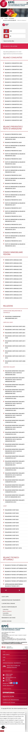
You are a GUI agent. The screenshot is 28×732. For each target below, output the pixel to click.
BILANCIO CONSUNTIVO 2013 (12, 101)
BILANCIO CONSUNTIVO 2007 (12, 120)
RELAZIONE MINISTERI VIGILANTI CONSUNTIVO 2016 (13, 469)
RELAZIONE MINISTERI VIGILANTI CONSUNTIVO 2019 (13, 433)
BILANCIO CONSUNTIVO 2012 (12, 104)
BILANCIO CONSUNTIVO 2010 (12, 110)
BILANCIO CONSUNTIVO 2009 (12, 114)
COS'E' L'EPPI (5, 596)
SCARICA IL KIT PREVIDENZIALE (11, 699)
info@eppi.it (4, 637)
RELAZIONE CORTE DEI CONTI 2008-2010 (14, 362)
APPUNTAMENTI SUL (11, 677)
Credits (26, 646)
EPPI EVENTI (9, 681)
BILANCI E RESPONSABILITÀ (9, 607)
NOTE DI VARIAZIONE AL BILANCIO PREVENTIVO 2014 (14, 228)
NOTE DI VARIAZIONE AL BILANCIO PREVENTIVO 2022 (14, 163)
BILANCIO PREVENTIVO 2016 (12, 216)
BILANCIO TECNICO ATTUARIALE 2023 (15, 565)
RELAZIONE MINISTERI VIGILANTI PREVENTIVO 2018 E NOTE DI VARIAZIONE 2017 (13, 451)
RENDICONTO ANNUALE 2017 (12, 285)
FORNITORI (8, 676)
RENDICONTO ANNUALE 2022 (12, 269)
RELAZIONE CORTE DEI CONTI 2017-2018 (14, 342)
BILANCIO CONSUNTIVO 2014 (12, 98)
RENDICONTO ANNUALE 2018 (12, 282)
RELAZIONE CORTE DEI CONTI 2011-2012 (14, 357)
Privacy (26, 647)
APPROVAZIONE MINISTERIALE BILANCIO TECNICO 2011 (13, 585)
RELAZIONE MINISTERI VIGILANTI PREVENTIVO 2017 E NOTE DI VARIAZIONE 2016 (13, 463)
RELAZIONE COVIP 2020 (11, 522)
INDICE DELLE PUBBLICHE (13, 665)
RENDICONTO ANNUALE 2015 (12, 291)
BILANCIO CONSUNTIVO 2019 (12, 82)
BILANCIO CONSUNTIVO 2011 (12, 107)
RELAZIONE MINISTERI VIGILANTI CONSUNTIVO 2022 (13, 397)
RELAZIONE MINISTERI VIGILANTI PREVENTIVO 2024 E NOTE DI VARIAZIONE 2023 (13, 379)
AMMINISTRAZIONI (12, 667)
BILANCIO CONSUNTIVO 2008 (12, 117)
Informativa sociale (7, 615)
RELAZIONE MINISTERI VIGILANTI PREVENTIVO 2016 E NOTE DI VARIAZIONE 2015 (13, 475)
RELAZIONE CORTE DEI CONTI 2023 (14, 326)
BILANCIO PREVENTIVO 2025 (12, 142)
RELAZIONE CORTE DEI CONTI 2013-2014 (14, 352)
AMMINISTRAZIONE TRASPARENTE (11, 600)
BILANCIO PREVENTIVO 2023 (12, 159)
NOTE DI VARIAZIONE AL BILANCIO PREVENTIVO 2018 (14, 195)
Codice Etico (5, 609)
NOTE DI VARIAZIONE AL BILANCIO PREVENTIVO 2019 (14, 187)
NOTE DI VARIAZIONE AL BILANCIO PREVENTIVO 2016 (14, 212)
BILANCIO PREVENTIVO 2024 (12, 150)
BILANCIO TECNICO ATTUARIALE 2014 (15, 574)
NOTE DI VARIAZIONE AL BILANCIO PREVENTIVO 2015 (14, 220)
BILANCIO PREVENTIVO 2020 (12, 183)
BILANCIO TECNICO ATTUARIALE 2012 (15, 578)
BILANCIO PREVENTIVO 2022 (12, 167)
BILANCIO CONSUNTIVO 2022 (12, 72)
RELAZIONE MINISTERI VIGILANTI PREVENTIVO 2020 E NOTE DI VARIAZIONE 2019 (13, 427)
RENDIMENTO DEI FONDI (8, 617)
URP (4, 660)
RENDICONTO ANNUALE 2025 (12, 260)
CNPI (4, 657)
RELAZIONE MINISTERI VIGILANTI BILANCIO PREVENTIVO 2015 (13, 486)
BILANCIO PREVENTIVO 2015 (12, 224)
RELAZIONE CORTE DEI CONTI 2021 (14, 332)
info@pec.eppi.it (10, 637)
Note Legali (25, 649)
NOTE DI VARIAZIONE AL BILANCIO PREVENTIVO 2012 (14, 245)
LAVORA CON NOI (6, 621)
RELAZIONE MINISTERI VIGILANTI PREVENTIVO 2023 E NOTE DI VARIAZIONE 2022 (13, 391)
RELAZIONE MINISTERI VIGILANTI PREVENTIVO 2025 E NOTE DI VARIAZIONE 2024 (13, 372)
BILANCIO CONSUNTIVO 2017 (12, 88)
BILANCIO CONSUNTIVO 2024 (12, 66)
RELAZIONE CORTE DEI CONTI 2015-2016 (14, 347)
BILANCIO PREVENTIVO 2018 (12, 200)
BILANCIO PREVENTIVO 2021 (12, 175)
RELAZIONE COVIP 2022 (11, 516)
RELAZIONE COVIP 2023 (11, 513)
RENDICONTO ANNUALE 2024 (12, 263)
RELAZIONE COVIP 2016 (11, 535)
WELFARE (8, 679)
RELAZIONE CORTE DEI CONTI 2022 (14, 329)
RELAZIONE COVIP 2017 (11, 532)
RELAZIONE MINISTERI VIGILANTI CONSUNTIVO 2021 (13, 409)
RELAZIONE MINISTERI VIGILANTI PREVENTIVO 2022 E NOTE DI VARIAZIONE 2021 (13, 403)
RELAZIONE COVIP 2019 (11, 526)
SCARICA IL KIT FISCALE (9, 702)
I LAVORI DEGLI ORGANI (8, 603)
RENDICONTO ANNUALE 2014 (12, 295)
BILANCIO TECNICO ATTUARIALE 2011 (15, 581)
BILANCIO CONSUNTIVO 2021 (12, 76)
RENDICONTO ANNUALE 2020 (12, 276)
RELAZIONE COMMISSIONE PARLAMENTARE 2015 (11, 317)
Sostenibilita (5, 613)
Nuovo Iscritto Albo (9, 41)
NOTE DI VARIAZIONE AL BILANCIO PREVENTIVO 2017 (14, 204)
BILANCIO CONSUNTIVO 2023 (12, 69)
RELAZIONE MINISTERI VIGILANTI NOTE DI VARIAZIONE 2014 (13, 496)
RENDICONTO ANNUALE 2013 (12, 298)
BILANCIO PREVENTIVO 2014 (12, 232)
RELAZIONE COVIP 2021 (11, 519)
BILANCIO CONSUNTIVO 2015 (12, 95)
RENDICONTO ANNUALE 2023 (12, 266)
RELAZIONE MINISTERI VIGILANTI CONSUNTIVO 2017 (13, 457)
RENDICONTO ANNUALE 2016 (12, 288)
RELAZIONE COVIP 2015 (11, 538)
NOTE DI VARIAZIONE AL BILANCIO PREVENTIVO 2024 (14, 146)
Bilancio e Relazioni (7, 611)
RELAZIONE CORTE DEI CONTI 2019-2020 (14, 336)
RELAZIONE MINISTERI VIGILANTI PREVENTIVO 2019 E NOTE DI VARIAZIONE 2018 (13, 439)
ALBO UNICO (6, 654)
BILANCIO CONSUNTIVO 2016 (12, 91)
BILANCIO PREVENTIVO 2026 (12, 134)
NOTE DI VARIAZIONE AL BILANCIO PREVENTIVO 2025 (14, 138)
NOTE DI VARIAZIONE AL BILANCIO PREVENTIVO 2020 (14, 179)
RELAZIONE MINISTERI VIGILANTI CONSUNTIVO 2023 (13, 385)
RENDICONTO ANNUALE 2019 (12, 279)
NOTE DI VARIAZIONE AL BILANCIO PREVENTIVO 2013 (14, 236)
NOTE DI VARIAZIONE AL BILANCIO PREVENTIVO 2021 (14, 171)
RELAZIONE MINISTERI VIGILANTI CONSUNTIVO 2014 (13, 491)
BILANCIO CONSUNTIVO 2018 (12, 85)
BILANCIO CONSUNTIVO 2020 (12, 79)
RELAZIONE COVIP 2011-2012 (12, 548)
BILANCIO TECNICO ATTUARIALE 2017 (15, 571)
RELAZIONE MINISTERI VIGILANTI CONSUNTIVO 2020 (13, 421)
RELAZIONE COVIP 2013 (11, 545)
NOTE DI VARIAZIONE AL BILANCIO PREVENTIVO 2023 (14, 154)
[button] (3, 727)
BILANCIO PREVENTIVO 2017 (12, 208)
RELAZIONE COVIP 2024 (11, 510)
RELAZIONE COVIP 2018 (11, 529)
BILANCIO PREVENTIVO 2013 (12, 241)
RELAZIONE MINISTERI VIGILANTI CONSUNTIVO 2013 (13, 501)
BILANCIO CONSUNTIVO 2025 (12, 63)
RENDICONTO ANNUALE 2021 (12, 272)
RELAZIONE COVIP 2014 (11, 541)
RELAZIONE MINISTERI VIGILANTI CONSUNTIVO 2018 (13, 445)
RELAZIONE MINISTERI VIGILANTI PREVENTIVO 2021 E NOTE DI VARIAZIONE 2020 (13, 415)
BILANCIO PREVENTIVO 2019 (12, 191)
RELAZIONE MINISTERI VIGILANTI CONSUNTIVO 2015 (13, 481)
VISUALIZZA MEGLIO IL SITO (10, 647)
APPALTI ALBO (9, 674)
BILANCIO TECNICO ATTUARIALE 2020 (15, 568)
